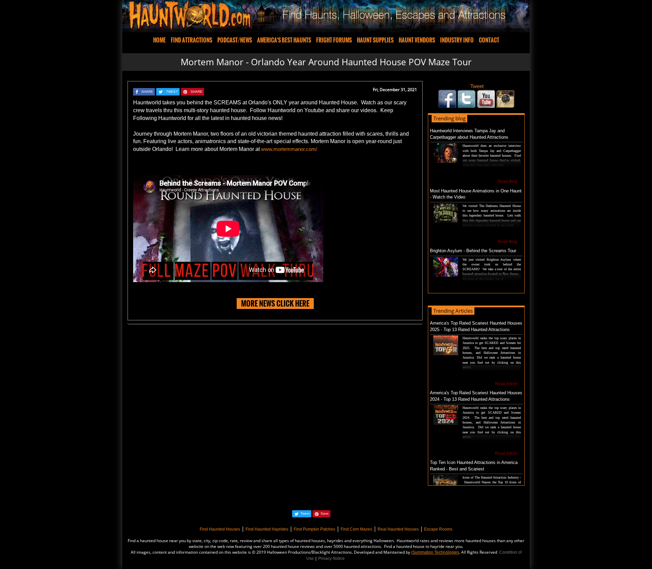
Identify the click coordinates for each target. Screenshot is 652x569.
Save (325, 513)
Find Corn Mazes (356, 529)
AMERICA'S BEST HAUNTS (284, 40)
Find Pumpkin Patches (314, 529)
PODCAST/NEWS (234, 40)
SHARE (147, 91)
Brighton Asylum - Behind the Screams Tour (473, 250)
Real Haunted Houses (398, 529)
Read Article (506, 383)
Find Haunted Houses (220, 529)
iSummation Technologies (435, 552)
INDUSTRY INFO (457, 40)
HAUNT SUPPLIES (375, 40)
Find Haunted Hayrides (267, 529)
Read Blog (508, 181)
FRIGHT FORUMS (334, 40)
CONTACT (489, 40)
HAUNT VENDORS (417, 40)
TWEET (172, 91)
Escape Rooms (438, 529)
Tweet (477, 86)
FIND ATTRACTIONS (191, 40)
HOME (159, 40)
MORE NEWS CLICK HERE (275, 303)
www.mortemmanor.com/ (289, 149)
